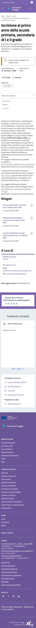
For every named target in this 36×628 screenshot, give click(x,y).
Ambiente (4, 473)
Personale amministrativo (10, 455)
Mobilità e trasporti (7, 498)
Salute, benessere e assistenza (11, 501)
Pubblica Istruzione (9, 257)
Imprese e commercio (8, 495)
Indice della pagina (8, 96)
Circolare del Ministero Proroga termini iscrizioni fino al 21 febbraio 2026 (15, 235)
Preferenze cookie (7, 607)
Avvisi (3, 519)
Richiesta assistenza (8, 565)
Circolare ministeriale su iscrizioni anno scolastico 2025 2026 (14, 206)
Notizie (3, 525)
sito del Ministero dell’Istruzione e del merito (18, 164)
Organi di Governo (7, 452)
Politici (3, 458)
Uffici (3, 462)
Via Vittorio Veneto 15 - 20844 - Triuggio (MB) (16, 543)
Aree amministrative (8, 442)
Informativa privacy (7, 578)
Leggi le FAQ (5, 562)
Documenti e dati (7, 446)
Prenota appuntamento (9, 572)
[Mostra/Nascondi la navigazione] (2, 8)
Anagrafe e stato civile (8, 476)
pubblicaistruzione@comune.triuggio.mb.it (17, 270)
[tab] (13, 369)
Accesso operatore (7, 609)
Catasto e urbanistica (8, 482)
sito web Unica (6, 175)
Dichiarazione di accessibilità (11, 585)
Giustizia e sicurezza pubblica (11, 492)
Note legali (4, 581)
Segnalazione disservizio (9, 569)
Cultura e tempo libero (8, 485)
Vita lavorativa (6, 508)
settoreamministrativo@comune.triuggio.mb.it (17, 551)
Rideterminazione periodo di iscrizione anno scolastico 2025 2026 (14, 220)
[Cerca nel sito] (30, 8)
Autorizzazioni (6, 479)
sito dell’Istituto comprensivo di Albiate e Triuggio (16, 190)
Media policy (18, 607)
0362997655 (20, 546)
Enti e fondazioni (7, 449)
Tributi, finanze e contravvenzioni (12, 505)
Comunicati (5, 522)
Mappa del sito (29, 607)
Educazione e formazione (9, 489)
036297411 (8, 546)
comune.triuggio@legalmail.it (16, 273)
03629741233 (11, 265)
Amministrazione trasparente (11, 575)
